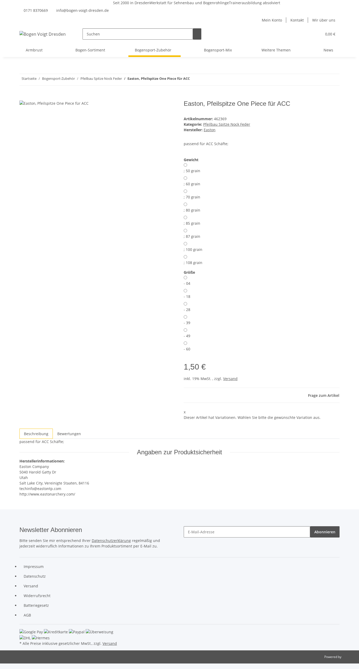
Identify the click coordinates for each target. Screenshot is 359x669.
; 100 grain (193, 249)
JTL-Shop (348, 657)
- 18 (187, 296)
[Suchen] (197, 34)
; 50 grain (192, 170)
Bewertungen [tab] (69, 433)
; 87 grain (192, 236)
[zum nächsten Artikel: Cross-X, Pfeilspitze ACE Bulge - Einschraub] (194, 79)
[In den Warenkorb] (23, 97)
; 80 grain (192, 210)
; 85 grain (192, 223)
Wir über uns (323, 20)
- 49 (187, 335)
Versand (230, 378)
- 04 (187, 283)
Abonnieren (324, 531)
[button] (307, 34)
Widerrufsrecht (37, 595)
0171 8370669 (36, 10)
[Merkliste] (315, 34)
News (328, 50)
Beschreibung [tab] (36, 433)
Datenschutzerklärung (111, 540)
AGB (27, 615)
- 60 (187, 348)
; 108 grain (193, 262)
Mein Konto (272, 20)
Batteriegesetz (36, 605)
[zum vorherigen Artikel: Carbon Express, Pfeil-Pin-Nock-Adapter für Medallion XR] (203, 79)
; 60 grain (192, 183)
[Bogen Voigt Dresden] (42, 34)
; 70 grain (192, 196)
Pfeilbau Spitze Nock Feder (226, 124)
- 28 (187, 309)
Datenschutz (35, 576)
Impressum (34, 566)
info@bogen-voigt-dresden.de (82, 10)
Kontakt (297, 20)
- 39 (187, 322)
